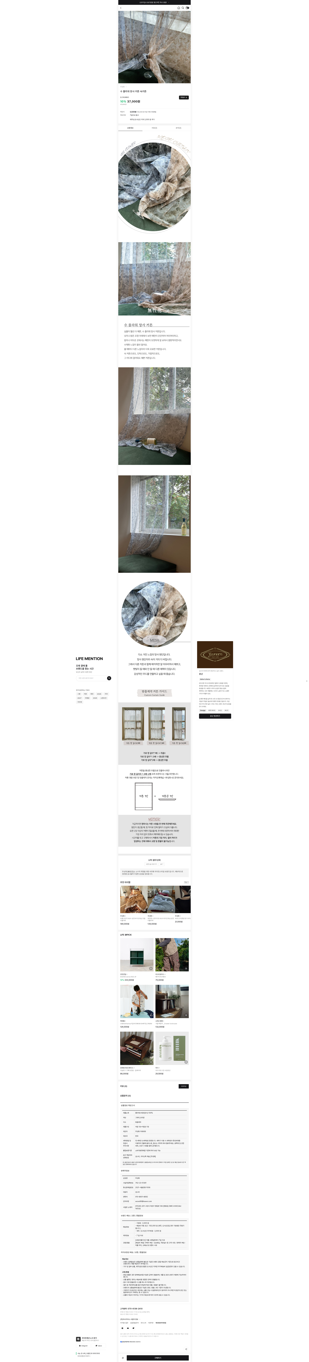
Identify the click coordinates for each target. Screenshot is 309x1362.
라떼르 (87, 698)
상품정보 (130, 128)
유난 (201, 674)
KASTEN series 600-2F (128, 977)
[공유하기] (186, 1349)
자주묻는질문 (124, 1323)
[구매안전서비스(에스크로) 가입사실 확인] (130, 1345)
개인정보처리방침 (160, 1323)
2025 (95, 698)
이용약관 (150, 1323)
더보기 (186, 882)
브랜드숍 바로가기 (151, 864)
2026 (99, 694)
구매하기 (157, 1358)
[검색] (109, 678)
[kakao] (133, 1328)
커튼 (85, 694)
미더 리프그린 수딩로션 (162, 1070)
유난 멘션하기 (215, 716)
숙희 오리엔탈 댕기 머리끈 (183, 918)
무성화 (122, 87)
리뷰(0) (154, 128)
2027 (79, 698)
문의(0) (178, 128)
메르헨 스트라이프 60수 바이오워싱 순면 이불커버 (161, 919)
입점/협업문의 (134, 1323)
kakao (100, 1346)
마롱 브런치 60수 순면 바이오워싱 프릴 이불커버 (132, 919)
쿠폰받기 (182, 97)
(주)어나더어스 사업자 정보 (129, 1319)
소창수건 (103, 698)
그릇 (78, 694)
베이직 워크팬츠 (160, 977)
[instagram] (122, 1328)
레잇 (92, 694)
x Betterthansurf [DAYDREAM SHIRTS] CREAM (136, 1024)
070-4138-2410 (135, 1309)
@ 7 (161, 864)
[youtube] (128, 1328)
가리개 (79, 702)
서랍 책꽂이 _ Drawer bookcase (166, 1024)
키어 (106, 694)
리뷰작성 (183, 1086)
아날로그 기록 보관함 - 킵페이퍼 (130, 1070)
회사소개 (143, 1323)
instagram (84, 1346)
